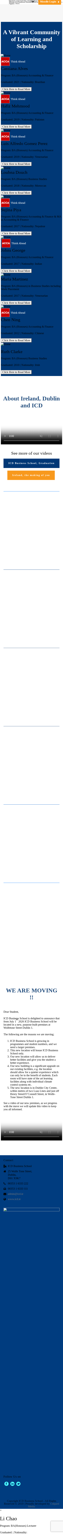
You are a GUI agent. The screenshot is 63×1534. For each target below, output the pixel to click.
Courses (19, 0)
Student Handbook (27, 2)
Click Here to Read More (16, 89)
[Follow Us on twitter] (18, 1484)
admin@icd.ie (15, 1193)
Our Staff (27, 0)
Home (12, 0)
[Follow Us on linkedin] (12, 1484)
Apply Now (14, 3)
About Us (13, 2)
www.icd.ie (14, 1199)
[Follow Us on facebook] (6, 1484)
